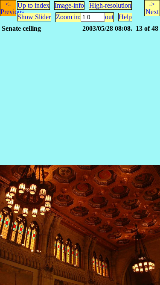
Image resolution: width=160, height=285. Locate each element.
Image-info (69, 5)
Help (125, 17)
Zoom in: (68, 17)
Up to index (33, 5)
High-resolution (110, 5)
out (109, 17)
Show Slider (34, 17)
